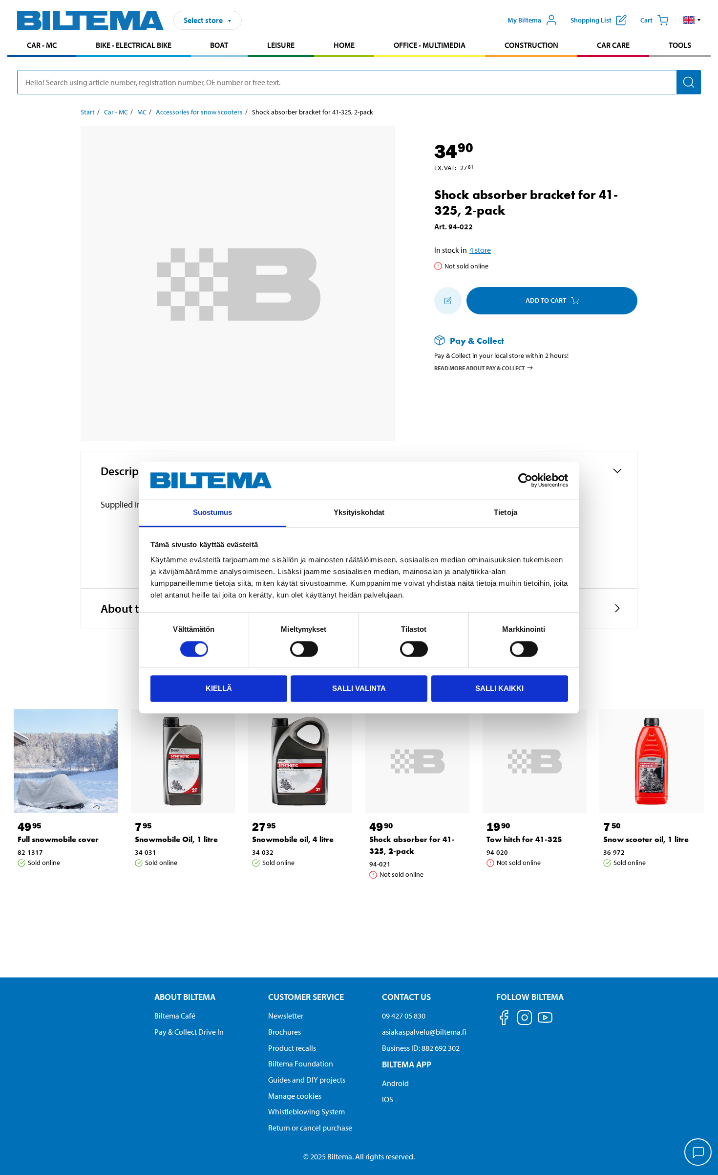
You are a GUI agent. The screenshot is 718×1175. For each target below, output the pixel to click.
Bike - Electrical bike (133, 45)
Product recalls (292, 1048)
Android (395, 1083)
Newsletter (285, 1015)
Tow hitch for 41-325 (524, 839)
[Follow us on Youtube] (545, 1022)
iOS (387, 1099)
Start (88, 112)
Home (344, 45)
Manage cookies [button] (294, 1096)
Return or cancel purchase (310, 1127)
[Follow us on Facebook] (504, 1019)
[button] (692, 20)
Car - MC (42, 45)
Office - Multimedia (429, 45)
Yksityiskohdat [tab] (359, 513)
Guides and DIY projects (306, 1080)
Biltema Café (174, 1015)
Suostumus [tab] (212, 513)
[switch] (304, 649)
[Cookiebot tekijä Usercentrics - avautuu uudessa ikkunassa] (525, 480)
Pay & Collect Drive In (189, 1032)
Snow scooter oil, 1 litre (646, 839)
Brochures (284, 1032)
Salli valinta (359, 688)
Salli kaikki (499, 688)
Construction (531, 45)
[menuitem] (41, 46)
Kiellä (219, 688)
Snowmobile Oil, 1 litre (176, 839)
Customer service (306, 996)
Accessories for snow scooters (199, 112)
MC (142, 112)
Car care (613, 45)
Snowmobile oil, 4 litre (293, 839)
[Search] (688, 82)
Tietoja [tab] (505, 513)
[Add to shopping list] (448, 300)
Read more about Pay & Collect (479, 368)
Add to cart (546, 300)
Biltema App (406, 1064)
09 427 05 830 (403, 1015)
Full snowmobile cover (58, 839)
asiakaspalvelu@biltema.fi (424, 1032)
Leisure (281, 45)
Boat (219, 45)
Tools (680, 45)
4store (480, 250)
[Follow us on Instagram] (524, 1019)
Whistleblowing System (306, 1111)
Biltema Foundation (300, 1063)
